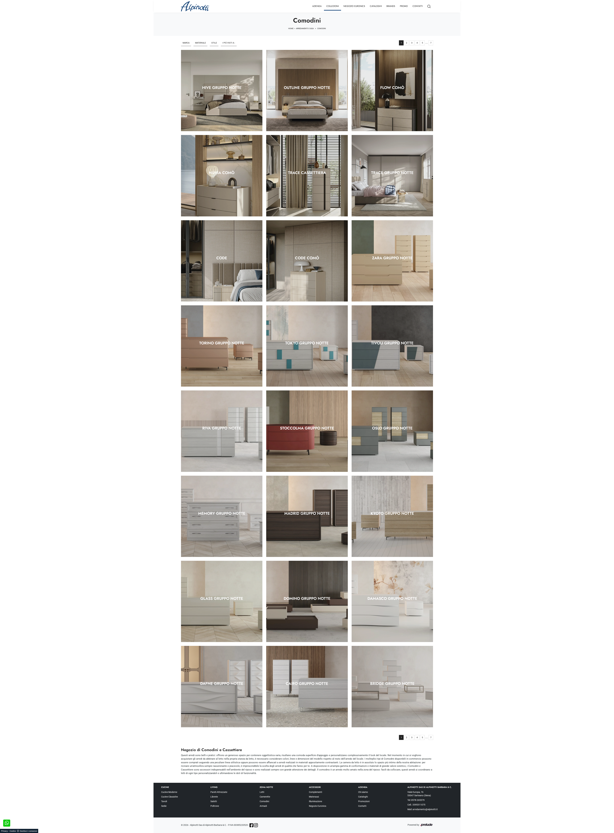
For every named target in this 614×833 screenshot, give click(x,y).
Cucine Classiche (169, 796)
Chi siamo (363, 792)
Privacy (4, 831)
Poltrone (214, 806)
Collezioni (332, 6)
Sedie (163, 806)
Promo (404, 6)
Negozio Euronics (354, 6)
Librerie (214, 796)
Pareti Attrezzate (218, 792)
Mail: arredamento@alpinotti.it (422, 809)
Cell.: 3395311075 (416, 804)
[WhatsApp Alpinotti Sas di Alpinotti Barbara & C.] (6, 823)
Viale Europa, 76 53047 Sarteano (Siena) (419, 794)
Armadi (263, 806)
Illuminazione (315, 801)
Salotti (213, 801)
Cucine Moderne (169, 792)
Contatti (418, 6)
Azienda (317, 6)
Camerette (265, 796)
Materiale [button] (200, 43)
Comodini (321, 29)
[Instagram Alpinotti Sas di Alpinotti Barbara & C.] (256, 825)
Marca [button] (186, 43)
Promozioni (364, 801)
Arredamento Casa (305, 29)
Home (290, 29)
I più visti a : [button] (228, 43)
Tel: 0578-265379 (416, 800)
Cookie (13, 831)
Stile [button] (214, 43)
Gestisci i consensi (28, 831)
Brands (390, 6)
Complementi (315, 792)
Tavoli (164, 801)
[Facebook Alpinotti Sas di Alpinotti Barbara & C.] (251, 825)
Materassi (314, 796)
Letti (262, 792)
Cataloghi (376, 6)
